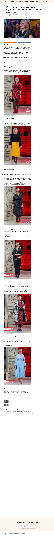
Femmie (8, 1)
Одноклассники (49, 5)
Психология (22, 1)
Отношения (18, 1)
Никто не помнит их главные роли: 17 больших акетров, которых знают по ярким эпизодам (20, 409)
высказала (20, 174)
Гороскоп (36, 1)
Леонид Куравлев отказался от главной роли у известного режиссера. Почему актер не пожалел (27, 400)
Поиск (46, 1)
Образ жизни (29, 1)
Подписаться (33, 526)
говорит (6, 58)
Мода (11, 1)
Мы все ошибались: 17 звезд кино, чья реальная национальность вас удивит (17, 411)
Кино (33, 1)
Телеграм (45, 5)
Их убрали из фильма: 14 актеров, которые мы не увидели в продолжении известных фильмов (20, 413)
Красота (13, 1)
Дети (26, 1)
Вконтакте (47, 5)
